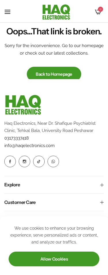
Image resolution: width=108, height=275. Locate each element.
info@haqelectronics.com (29, 145)
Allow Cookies (54, 259)
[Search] (88, 11)
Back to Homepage (54, 74)
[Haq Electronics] (56, 12)
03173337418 (16, 138)
